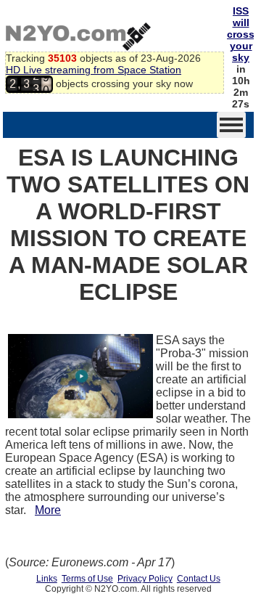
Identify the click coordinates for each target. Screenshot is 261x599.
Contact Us (198, 579)
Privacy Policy (145, 579)
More (48, 510)
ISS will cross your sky (240, 34)
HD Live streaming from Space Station (93, 70)
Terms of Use (87, 579)
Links (46, 579)
